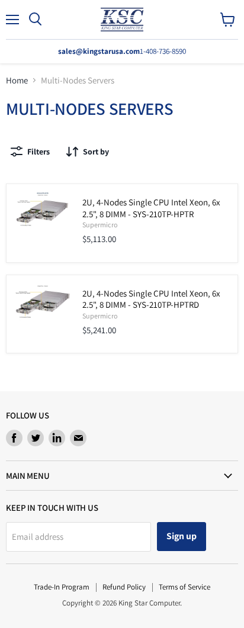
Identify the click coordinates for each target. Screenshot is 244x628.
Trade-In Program (61, 587)
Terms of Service (184, 587)
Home (17, 80)
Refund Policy (124, 587)
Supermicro (100, 224)
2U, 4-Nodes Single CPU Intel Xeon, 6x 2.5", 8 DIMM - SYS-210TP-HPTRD (151, 299)
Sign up (181, 536)
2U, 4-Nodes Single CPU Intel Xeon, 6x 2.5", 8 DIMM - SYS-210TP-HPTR (151, 208)
